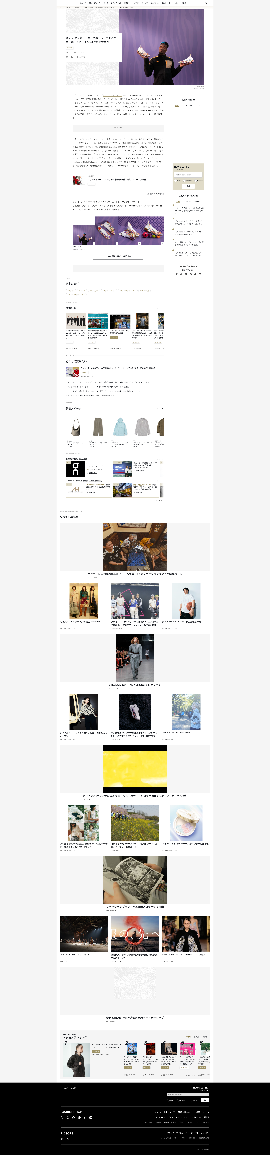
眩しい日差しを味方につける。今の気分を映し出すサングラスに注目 (189, 243)
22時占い (127, 3)
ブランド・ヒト (116, 3)
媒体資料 (166, 1122)
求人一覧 (82, 459)
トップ (60, 7)
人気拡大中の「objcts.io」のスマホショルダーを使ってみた (189, 233)
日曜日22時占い (184, 1112)
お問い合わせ (205, 1122)
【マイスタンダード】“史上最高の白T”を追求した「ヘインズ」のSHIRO (189, 222)
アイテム (179, 1133)
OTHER (199, 180)
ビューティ (97, 3)
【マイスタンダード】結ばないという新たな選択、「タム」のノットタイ (189, 254)
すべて (177, 105)
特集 (90, 3)
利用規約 (181, 1122)
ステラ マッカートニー (112, 95)
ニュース (83, 3)
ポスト (164, 3)
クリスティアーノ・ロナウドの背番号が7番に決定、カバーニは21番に (118, 180)
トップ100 (135, 3)
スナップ (145, 3)
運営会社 (173, 1122)
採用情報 (158, 1122)
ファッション (187, 201)
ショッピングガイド (165, 1138)
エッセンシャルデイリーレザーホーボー (75, 443)
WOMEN (189, 180)
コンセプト (205, 1133)
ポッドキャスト (174, 3)
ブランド (170, 1133)
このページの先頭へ (70, 1088)
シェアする (82, 57)
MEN (178, 180)
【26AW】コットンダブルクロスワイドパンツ (98, 443)
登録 (188, 186)
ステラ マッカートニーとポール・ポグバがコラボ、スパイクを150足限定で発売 (108, 7)
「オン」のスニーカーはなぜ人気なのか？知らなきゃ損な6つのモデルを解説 (189, 210)
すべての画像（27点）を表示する (118, 256)
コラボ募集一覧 (95, 481)
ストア (106, 3)
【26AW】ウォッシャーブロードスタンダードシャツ (142, 443)
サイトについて (149, 1122)
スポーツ (77, 7)
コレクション (154, 3)
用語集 (184, 3)
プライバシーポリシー (192, 1122)
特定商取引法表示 (204, 1138)
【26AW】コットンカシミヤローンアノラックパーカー (120, 443)
